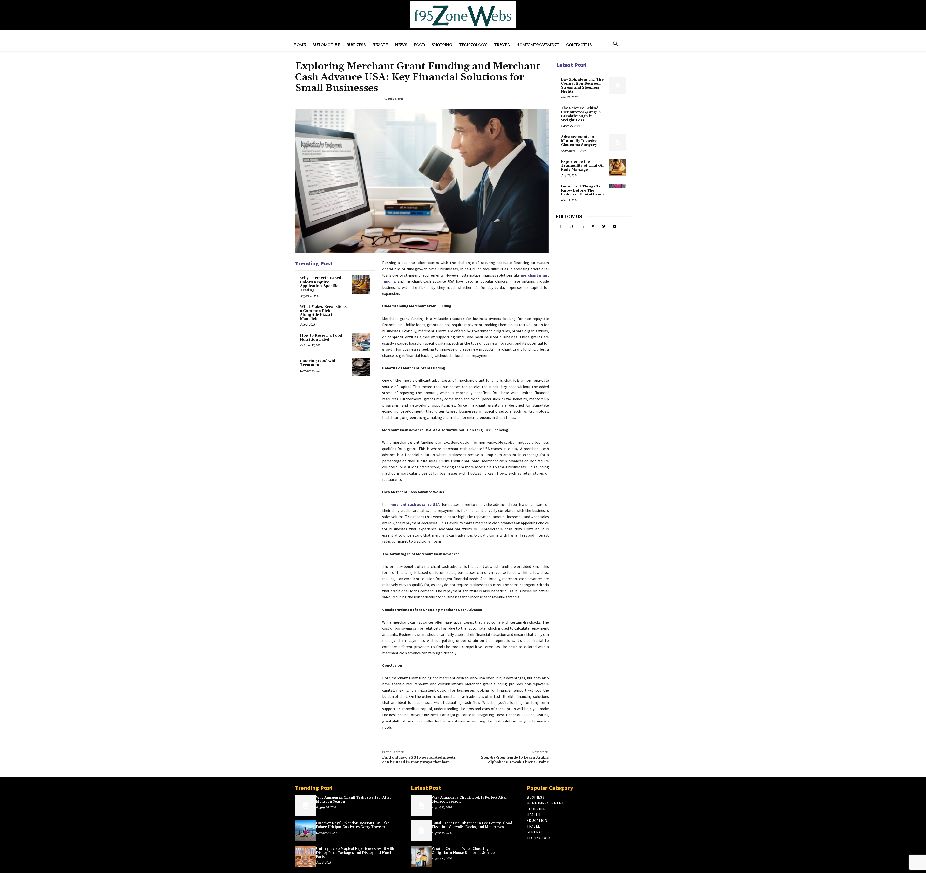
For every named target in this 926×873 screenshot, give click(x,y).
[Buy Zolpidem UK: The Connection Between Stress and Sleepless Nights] (617, 85)
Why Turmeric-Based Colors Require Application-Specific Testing (320, 284)
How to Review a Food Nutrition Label (321, 337)
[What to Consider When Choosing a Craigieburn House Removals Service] (421, 856)
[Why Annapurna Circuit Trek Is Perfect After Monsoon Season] (305, 805)
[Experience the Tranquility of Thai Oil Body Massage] (617, 167)
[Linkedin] (582, 226)
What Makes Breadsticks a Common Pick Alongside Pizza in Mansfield (323, 313)
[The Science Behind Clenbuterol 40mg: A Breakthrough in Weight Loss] (617, 113)
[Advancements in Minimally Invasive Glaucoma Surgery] (617, 142)
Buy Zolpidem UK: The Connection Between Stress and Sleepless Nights (582, 85)
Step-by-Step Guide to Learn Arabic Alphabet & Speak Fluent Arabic (515, 759)
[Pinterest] (593, 226)
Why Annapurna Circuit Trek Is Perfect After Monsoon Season (353, 799)
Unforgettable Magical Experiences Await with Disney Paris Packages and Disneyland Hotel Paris (355, 852)
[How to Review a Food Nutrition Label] (361, 342)
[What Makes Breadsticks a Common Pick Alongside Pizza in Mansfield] (361, 313)
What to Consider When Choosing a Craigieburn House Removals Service (463, 850)
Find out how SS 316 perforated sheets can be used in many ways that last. (419, 759)
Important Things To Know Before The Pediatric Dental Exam (582, 190)
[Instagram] (571, 226)
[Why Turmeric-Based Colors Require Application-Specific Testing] (361, 284)
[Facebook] (560, 226)
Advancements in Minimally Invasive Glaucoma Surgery (579, 141)
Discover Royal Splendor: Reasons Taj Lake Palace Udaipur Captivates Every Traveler (352, 825)
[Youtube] (614, 226)
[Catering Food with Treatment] (361, 367)
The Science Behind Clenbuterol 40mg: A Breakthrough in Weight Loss (581, 114)
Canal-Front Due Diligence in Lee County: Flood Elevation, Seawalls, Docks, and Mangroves (472, 825)
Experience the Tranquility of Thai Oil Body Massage (582, 165)
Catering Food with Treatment (318, 363)
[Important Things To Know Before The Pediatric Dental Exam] (617, 192)
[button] (615, 44)
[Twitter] (603, 226)
